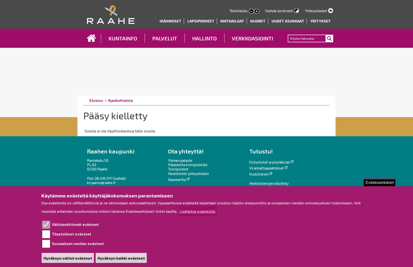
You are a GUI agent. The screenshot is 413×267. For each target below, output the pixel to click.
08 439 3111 (104, 178)
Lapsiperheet (200, 21)
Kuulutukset (259, 174)
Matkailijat (232, 21)
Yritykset (320, 21)
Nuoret (258, 21)
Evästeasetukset (380, 182)
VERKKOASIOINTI (252, 38)
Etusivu (91, 38)
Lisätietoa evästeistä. (197, 211)
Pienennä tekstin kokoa (251, 11)
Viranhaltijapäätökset (266, 168)
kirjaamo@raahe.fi (101, 182)
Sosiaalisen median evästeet (78, 243)
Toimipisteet (178, 169)
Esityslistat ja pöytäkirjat (269, 162)
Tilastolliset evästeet (71, 234)
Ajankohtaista (120, 100)
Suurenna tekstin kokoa (256, 11)
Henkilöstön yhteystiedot (188, 173)
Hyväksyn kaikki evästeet (121, 258)
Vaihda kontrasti (279, 10)
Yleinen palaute (180, 160)
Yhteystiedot (316, 10)
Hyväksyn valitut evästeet (67, 258)
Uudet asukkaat (288, 21)
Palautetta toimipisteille (187, 165)
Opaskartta (177, 179)
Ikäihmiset (170, 21)
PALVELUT (164, 38)
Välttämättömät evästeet (75, 224)
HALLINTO (204, 38)
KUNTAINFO (123, 38)
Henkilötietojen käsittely (269, 183)
